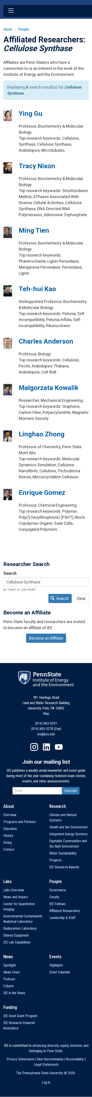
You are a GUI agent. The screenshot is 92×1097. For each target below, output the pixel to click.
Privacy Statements (20, 1059)
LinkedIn (46, 747)
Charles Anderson (46, 341)
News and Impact (15, 897)
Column (8, 986)
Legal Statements (46, 1064)
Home (7, 29)
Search (10, 573)
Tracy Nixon (37, 166)
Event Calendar (59, 972)
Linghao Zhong (42, 434)
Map (46, 713)
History (8, 836)
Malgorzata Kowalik (48, 388)
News (8, 956)
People (23, 29)
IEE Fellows (57, 904)
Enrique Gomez (42, 492)
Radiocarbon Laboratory (20, 928)
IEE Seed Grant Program (20, 1016)
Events (55, 956)
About (8, 806)
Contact (8, 849)
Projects (55, 860)
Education (10, 829)
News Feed (11, 972)
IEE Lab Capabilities (17, 942)
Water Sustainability (63, 853)
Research (57, 806)
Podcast (9, 979)
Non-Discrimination (50, 1059)
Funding (10, 1007)
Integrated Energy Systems (68, 834)
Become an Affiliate (46, 638)
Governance (57, 890)
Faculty (54, 897)
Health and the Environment (68, 827)
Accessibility (75, 1059)
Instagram (34, 747)
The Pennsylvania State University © (45, 1073)
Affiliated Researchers (64, 911)
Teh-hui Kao (37, 289)
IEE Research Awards (64, 867)
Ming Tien (34, 230)
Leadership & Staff (62, 918)
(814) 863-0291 (46, 723)
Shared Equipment (16, 935)
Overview (9, 815)
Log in (46, 1082)
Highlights (56, 965)
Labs (7, 881)
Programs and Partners (19, 822)
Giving (7, 842)
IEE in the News (14, 993)
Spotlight (9, 965)
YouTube (58, 747)
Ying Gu (30, 113)
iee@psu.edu (46, 734)
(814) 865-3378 (42, 729)
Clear (81, 598)
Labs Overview (13, 890)
